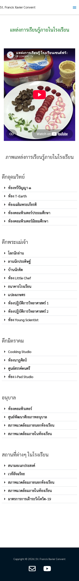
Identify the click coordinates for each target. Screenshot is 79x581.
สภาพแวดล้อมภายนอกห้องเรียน (31, 425)
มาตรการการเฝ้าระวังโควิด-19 (29, 499)
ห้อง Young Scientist (23, 319)
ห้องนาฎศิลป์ (17, 360)
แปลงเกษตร (16, 294)
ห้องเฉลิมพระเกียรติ (22, 204)
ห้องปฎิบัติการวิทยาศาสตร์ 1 (28, 303)
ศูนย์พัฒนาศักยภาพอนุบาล (27, 417)
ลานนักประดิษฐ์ (19, 261)
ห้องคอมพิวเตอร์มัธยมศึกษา (28, 221)
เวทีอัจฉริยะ (16, 474)
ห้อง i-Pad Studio (20, 376)
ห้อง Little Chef (19, 278)
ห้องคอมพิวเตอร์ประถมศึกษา (29, 213)
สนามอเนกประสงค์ (21, 465)
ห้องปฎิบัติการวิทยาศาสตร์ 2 (28, 311)
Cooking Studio (19, 351)
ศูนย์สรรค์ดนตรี (19, 368)
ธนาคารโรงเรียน (19, 286)
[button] (39, 188)
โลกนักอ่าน (16, 253)
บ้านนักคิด (15, 269)
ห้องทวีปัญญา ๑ (19, 187)
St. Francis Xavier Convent (17, 7)
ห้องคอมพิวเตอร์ (20, 408)
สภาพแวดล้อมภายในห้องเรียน (30, 433)
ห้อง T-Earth (17, 196)
